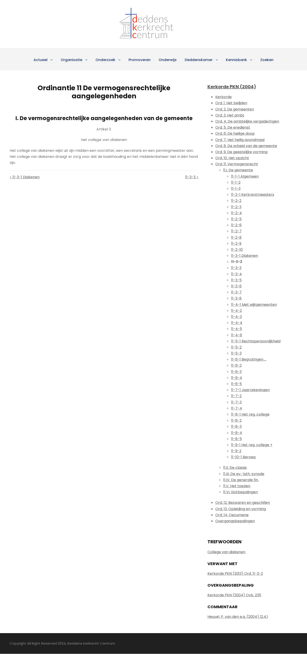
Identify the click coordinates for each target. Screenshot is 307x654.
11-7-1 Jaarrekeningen (250, 389)
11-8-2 (236, 420)
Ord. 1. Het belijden (231, 103)
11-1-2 (235, 182)
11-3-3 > (191, 177)
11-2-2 (236, 200)
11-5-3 (236, 353)
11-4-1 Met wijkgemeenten (254, 304)
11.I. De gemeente (238, 170)
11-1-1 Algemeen (245, 176)
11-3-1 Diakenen (244, 255)
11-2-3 (236, 206)
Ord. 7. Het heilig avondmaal (240, 139)
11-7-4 (236, 408)
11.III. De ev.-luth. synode (243, 473)
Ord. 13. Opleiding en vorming (240, 508)
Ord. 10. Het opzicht (232, 158)
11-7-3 (236, 402)
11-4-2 (236, 310)
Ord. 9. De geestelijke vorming (241, 151)
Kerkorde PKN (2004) (231, 87)
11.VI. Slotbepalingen (240, 492)
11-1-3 (235, 188)
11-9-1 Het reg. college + (251, 444)
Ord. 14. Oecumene (232, 514)
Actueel (40, 59)
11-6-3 (236, 371)
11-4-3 (236, 316)
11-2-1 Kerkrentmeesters (252, 194)
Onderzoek (105, 59)
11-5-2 (236, 347)
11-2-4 (236, 213)
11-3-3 (236, 267)
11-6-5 (236, 383)
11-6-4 (236, 377)
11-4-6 (236, 335)
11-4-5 (236, 328)
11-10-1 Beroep (243, 457)
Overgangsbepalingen (235, 521)
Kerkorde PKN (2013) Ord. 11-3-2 (235, 573)
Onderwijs (168, 59)
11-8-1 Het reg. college (250, 414)
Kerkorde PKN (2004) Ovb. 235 (234, 595)
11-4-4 (236, 322)
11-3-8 (236, 298)
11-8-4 (236, 432)
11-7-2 (236, 396)
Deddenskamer (199, 59)
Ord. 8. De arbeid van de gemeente (246, 145)
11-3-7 (236, 292)
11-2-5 (236, 219)
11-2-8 (236, 237)
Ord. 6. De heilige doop (235, 133)
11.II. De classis (235, 467)
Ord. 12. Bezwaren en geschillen (242, 502)
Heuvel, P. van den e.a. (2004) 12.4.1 (237, 616)
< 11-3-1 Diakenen (25, 177)
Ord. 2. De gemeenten (234, 109)
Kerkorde (223, 96)
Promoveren (140, 59)
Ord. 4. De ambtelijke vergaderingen (247, 121)
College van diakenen (226, 552)
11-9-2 (236, 451)
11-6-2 (236, 365)
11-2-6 (236, 225)
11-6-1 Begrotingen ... (248, 359)
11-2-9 (236, 243)
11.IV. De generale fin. (241, 479)
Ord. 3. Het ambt (229, 115)
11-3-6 (236, 286)
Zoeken (267, 59)
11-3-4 (236, 274)
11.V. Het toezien (236, 486)
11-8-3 (236, 426)
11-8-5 (236, 438)
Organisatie (71, 59)
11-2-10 (237, 249)
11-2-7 (236, 231)
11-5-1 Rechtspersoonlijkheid (255, 341)
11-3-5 (236, 280)
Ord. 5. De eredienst (232, 127)
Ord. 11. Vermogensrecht (236, 164)
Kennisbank (236, 59)
